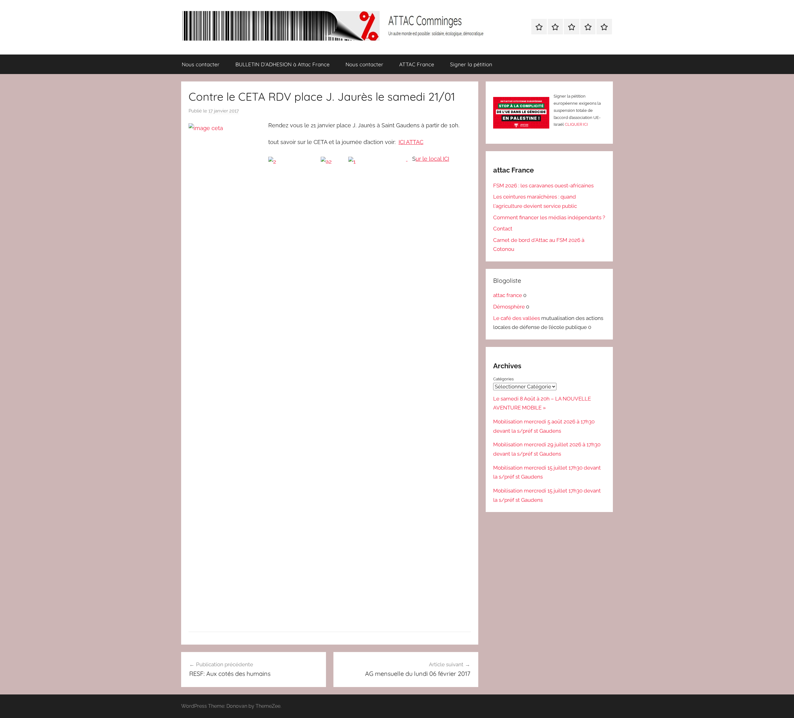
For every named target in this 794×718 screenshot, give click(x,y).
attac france (507, 295)
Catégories (503, 379)
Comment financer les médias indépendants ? (549, 217)
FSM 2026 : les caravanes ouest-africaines (543, 185)
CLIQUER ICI (576, 124)
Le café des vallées (516, 318)
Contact (502, 228)
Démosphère (509, 307)
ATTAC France (416, 64)
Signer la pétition (471, 64)
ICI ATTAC (411, 142)
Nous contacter (201, 64)
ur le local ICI (432, 158)
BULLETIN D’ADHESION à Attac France (282, 64)
